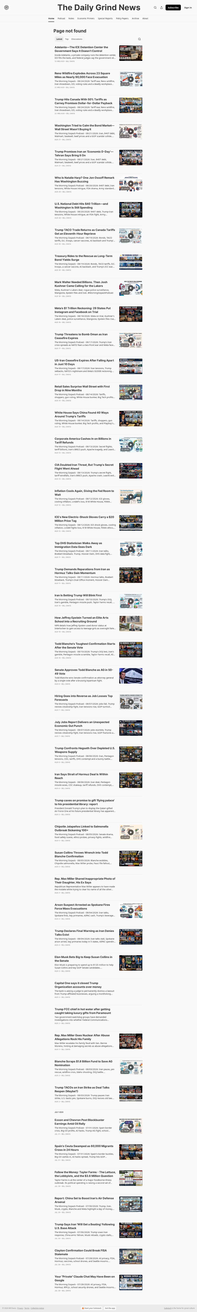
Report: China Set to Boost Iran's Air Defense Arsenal (84, 1200)
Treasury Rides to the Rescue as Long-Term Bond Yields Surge (83, 257)
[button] (51, 18)
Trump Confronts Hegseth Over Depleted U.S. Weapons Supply (85, 750)
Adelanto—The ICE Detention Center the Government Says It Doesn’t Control (81, 49)
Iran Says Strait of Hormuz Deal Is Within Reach (81, 776)
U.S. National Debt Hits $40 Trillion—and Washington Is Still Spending (81, 205)
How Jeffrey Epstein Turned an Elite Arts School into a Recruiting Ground (81, 619)
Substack (167, 1308)
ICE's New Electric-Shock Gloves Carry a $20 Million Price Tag (84, 518)
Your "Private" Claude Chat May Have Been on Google (85, 1278)
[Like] (56, 195)
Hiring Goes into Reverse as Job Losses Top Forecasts (84, 697)
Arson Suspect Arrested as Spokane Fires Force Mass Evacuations (82, 906)
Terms (26, 1308)
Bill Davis (70, 61)
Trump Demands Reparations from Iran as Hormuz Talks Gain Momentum (82, 571)
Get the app (110, 1308)
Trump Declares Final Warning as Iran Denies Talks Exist (84, 932)
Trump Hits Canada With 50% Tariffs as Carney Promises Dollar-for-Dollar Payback (83, 101)
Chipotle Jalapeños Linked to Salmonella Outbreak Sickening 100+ (81, 828)
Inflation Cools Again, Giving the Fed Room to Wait (84, 492)
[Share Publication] (161, 7)
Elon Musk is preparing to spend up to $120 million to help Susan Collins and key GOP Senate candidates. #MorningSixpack (84, 966)
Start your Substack (93, 1308)
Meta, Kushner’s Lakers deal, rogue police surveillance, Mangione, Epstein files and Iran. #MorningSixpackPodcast (84, 291)
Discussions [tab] (76, 39)
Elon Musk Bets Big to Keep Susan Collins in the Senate (83, 958)
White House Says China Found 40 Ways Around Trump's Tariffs (82, 414)
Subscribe (173, 7)
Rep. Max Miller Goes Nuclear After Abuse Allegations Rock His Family (82, 1037)
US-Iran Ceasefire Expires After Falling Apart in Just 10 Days (84, 362)
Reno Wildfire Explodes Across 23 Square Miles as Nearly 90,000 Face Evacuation (82, 75)
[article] (98, 56)
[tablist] (69, 39)
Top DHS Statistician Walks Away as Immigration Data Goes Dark (78, 545)
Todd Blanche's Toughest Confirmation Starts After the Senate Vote (85, 645)
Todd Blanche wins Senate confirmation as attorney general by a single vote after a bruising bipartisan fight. (84, 679)
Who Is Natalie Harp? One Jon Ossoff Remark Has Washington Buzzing (84, 179)
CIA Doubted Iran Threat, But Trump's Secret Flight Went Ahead (84, 466)
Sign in (188, 7)
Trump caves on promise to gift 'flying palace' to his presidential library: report (85, 802)
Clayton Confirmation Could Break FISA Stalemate (81, 1252)
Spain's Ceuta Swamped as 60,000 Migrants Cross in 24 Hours (84, 1147)
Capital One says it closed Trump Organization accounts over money (78, 985)
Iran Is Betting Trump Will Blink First (78, 595)
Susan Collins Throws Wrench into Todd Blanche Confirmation (81, 854)
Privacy (20, 1308)
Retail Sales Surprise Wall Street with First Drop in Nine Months (82, 388)
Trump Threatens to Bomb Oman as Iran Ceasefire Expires (81, 336)
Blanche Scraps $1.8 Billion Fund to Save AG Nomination (83, 1063)
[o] (131, 79)
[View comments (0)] (77, 91)
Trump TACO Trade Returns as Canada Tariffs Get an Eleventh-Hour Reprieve (85, 231)
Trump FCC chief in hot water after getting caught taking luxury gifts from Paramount (83, 1011)
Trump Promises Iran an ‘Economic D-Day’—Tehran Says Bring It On (84, 153)
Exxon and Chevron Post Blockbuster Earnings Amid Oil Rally (79, 1121)
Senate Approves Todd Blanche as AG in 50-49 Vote (84, 671)
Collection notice (37, 1308)
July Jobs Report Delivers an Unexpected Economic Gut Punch (82, 724)
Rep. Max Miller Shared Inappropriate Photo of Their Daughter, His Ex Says (85, 880)
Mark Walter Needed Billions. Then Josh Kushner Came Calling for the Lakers (81, 284)
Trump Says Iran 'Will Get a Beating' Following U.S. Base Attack (85, 1226)
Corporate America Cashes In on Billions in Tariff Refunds (83, 440)
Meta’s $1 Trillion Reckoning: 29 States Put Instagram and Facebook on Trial (83, 310)
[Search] (155, 7)
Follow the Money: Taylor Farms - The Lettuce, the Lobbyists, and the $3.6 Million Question (85, 1174)
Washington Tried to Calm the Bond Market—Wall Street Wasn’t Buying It (84, 127)
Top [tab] (67, 39)
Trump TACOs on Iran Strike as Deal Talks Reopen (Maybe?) (82, 1089)
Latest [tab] (59, 39)
